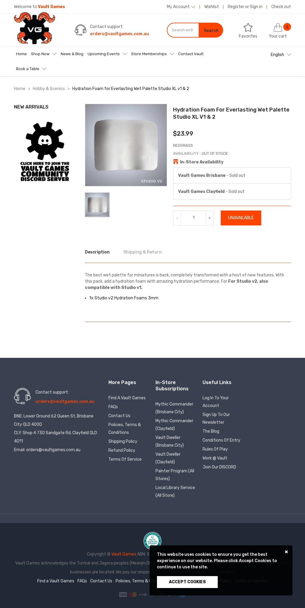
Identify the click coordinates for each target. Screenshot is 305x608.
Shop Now (40, 54)
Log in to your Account (216, 401)
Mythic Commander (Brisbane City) (174, 408)
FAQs (113, 406)
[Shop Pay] (143, 594)
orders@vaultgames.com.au (119, 33)
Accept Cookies (187, 581)
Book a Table (27, 68)
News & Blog (72, 54)
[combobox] (183, 30)
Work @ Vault (215, 458)
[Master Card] (133, 594)
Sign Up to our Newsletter (216, 418)
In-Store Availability (201, 162)
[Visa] (123, 594)
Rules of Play (215, 449)
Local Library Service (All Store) (175, 491)
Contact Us (119, 415)
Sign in (256, 6)
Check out (281, 6)
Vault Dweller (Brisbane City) (169, 441)
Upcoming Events (104, 54)
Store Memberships (149, 54)
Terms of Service (125, 459)
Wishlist (211, 6)
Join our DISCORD (219, 467)
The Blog (211, 431)
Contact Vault (190, 54)
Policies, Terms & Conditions (124, 428)
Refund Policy (121, 450)
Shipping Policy (122, 441)
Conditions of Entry (221, 440)
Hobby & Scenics (49, 88)
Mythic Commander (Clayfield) (174, 424)
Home (21, 54)
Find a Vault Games (127, 397)
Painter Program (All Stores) (174, 474)
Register (236, 6)
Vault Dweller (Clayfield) (167, 458)
